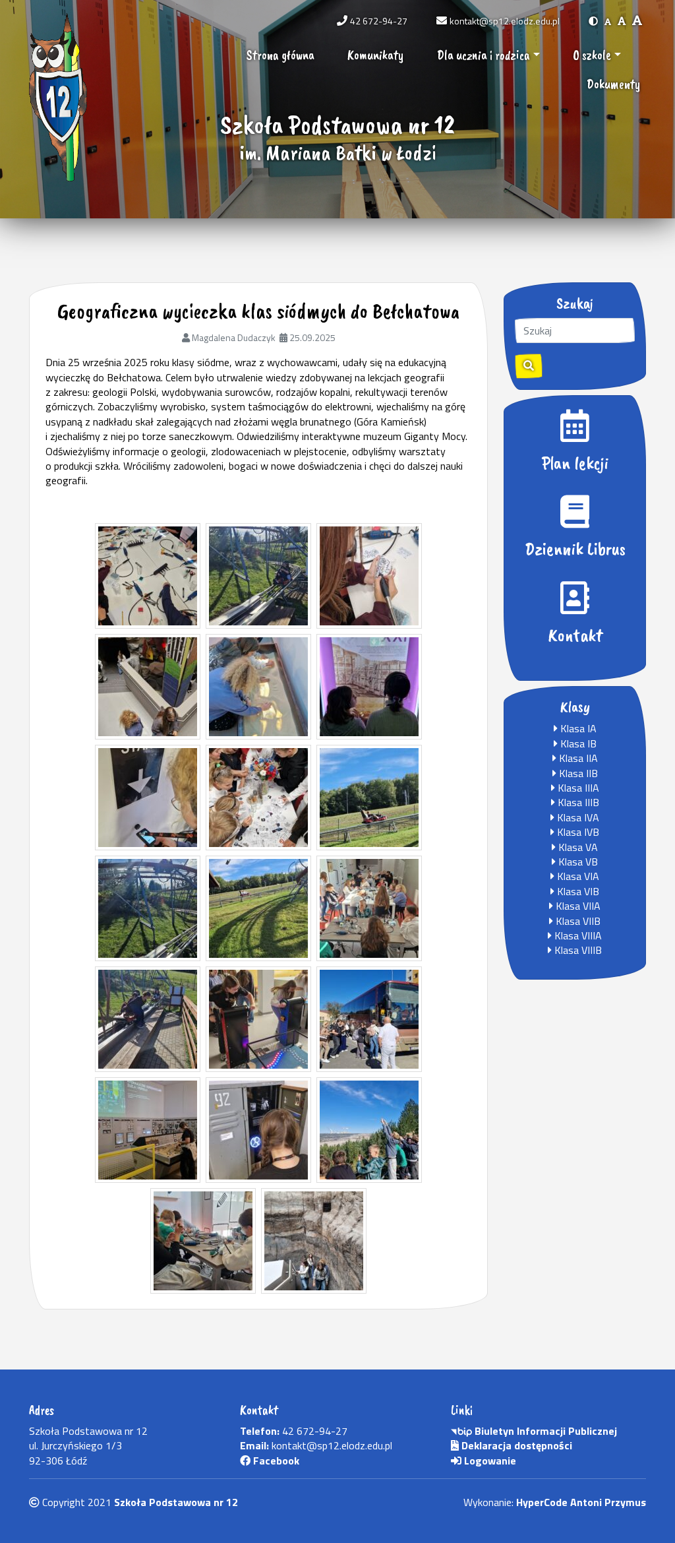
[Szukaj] (529, 366)
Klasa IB (577, 743)
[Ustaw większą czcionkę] (622, 21)
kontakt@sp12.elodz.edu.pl (505, 21)
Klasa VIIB (577, 921)
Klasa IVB (576, 832)
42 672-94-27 (378, 21)
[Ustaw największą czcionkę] (637, 21)
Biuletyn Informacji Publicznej (544, 1431)
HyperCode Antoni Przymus (581, 1502)
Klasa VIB (576, 891)
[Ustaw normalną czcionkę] (607, 21)
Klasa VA (577, 847)
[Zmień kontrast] (593, 21)
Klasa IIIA (577, 788)
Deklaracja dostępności (515, 1445)
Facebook (274, 1460)
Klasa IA (577, 728)
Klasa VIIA (577, 906)
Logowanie (488, 1460)
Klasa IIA (577, 758)
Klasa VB (577, 861)
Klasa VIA (576, 876)
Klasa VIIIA (577, 935)
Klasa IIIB (577, 802)
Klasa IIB (577, 773)
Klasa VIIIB (577, 950)
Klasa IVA (576, 817)
